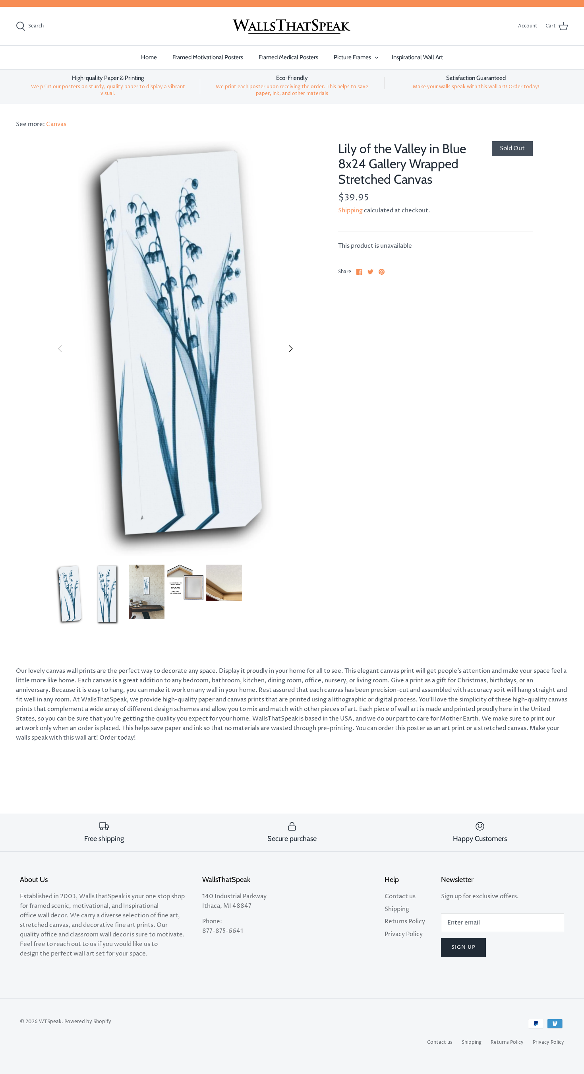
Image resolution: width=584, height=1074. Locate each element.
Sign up (463, 947)
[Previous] (60, 348)
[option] (175, 348)
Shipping (350, 210)
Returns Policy (405, 921)
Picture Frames (352, 57)
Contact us (400, 896)
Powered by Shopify (87, 1021)
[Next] (291, 348)
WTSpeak (50, 1021)
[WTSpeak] (292, 26)
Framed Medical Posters (288, 57)
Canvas (56, 124)
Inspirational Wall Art (417, 57)
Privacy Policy (404, 934)
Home (149, 57)
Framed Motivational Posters (207, 57)
